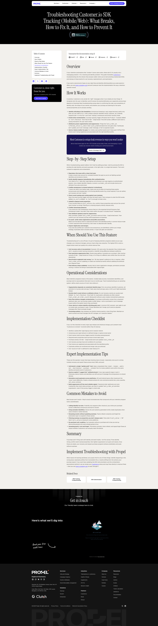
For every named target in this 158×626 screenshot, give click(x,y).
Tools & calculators (118, 588)
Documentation (117, 594)
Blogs (114, 577)
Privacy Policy (54, 606)
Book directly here (101, 556)
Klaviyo (83, 599)
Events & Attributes (65, 580)
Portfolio (104, 583)
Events (115, 583)
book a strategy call (81, 85)
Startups (62, 591)
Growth (62, 594)
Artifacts (115, 586)
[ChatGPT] (33, 579)
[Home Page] (37, 3)
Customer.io (116, 75)
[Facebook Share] (42, 81)
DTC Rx (83, 583)
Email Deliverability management (68, 583)
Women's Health (85, 586)
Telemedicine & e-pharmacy (88, 574)
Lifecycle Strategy (64, 574)
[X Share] (37, 81)
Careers (104, 586)
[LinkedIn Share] (33, 81)
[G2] (33, 596)
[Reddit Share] (46, 81)
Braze (82, 597)
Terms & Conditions (65, 606)
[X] (122, 606)
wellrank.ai (116, 591)
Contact (115, 597)
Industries (84, 571)
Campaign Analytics (65, 577)
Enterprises (63, 597)
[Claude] (38, 579)
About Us (104, 574)
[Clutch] (41, 596)
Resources (116, 574)
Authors (115, 580)
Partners (83, 591)
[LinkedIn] (125, 606)
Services (62, 571)
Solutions (63, 588)
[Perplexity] (41, 579)
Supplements (84, 580)
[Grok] (36, 579)
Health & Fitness (85, 577)
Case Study (105, 580)
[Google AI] (44, 579)
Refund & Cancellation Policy (79, 606)
